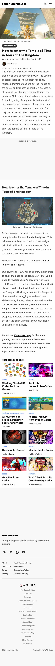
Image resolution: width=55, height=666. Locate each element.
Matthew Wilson (8, 393)
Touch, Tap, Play (27, 633)
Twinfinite (28, 593)
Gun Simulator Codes (10, 479)
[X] (10, 552)
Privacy (5, 573)
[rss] (4, 552)
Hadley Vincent (8, 454)
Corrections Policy (21, 570)
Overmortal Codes (13, 450)
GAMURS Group (47, 650)
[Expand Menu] (50, 4)
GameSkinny (27, 622)
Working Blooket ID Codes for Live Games (13, 386)
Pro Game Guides (27, 590)
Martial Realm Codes (41, 450)
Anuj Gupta (33, 390)
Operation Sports (28, 625)
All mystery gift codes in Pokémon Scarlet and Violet (12, 419)
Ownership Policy (21, 573)
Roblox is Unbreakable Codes (40, 385)
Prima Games (27, 604)
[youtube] (23, 552)
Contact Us (6, 566)
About (4, 563)
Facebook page (22, 335)
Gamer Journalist (28, 618)
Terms (4, 570)
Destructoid (27, 615)
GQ (36, 75)
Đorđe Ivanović (35, 424)
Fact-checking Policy (22, 563)
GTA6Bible (27, 643)
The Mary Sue (27, 629)
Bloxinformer (27, 640)
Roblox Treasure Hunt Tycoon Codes (40, 418)
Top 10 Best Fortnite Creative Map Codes (40, 479)
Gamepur (27, 597)
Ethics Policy (19, 566)
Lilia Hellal (6, 427)
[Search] (45, 4)
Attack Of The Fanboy (27, 601)
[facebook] (17, 552)
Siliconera (27, 608)
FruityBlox (28, 636)
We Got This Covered (27, 611)
